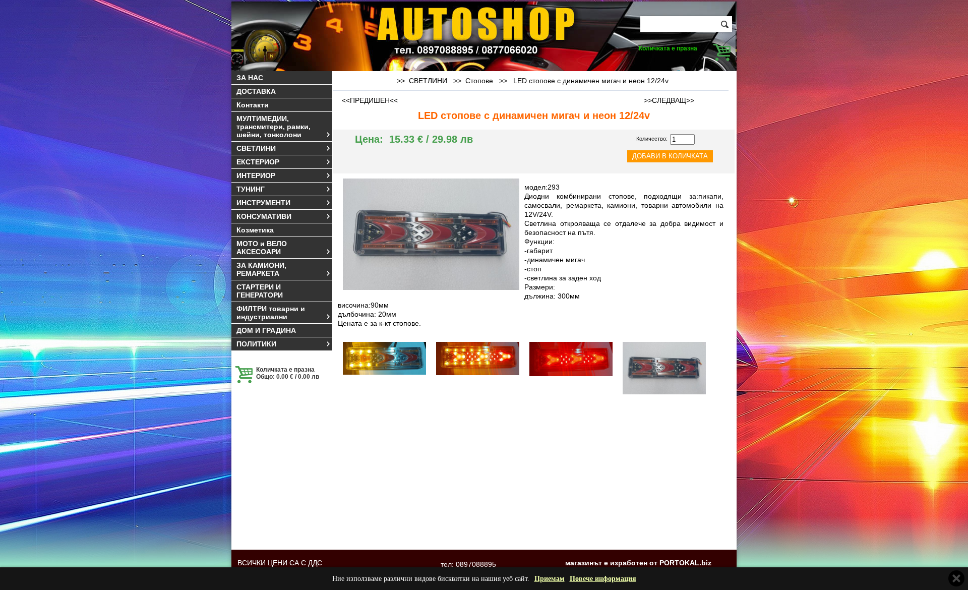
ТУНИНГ (250, 189)
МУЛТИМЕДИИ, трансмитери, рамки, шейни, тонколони (273, 126)
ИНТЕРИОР (255, 175)
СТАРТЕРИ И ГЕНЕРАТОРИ (259, 291)
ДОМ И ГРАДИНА (266, 330)
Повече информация (603, 578)
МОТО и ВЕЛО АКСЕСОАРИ (261, 248)
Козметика (255, 230)
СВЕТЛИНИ (256, 148)
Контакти (252, 105)
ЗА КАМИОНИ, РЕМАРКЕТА (261, 269)
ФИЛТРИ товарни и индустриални (270, 313)
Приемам (549, 578)
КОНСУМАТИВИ (263, 216)
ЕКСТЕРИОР (257, 162)
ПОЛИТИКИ (256, 344)
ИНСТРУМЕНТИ (263, 203)
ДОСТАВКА (256, 91)
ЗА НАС (249, 78)
